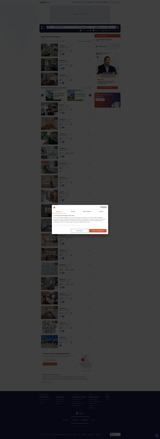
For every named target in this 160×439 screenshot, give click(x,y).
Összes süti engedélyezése (98, 230)
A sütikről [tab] (101, 211)
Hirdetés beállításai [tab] (87, 211)
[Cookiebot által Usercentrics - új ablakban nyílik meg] (101, 207)
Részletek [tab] (73, 211)
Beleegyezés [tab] (59, 211)
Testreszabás (79, 230)
